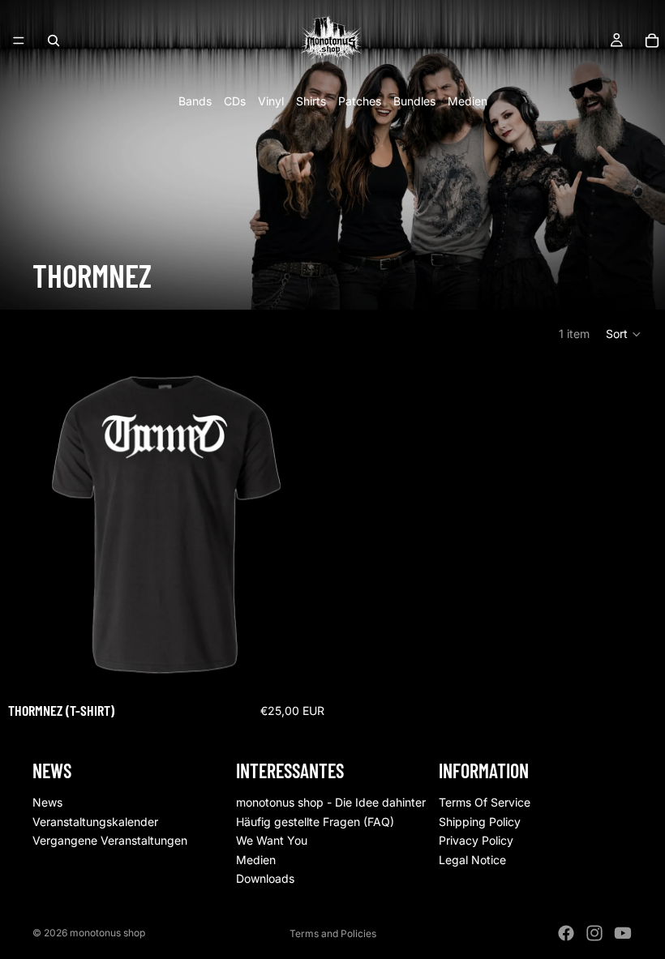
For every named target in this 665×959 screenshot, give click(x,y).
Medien (467, 101)
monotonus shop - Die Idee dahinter (331, 802)
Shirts (311, 101)
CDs (235, 101)
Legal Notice (472, 860)
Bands (195, 101)
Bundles (414, 101)
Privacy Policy (476, 840)
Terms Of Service (484, 802)
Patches (359, 101)
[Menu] (18, 40)
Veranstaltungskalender (95, 821)
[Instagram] (594, 933)
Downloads (265, 878)
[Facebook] (566, 933)
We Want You (271, 840)
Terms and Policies (333, 933)
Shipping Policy (480, 821)
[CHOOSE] (307, 665)
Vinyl (271, 101)
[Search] (53, 40)
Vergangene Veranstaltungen (109, 840)
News (47, 802)
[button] (624, 334)
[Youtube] (623, 933)
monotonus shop (107, 933)
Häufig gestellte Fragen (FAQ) (315, 821)
